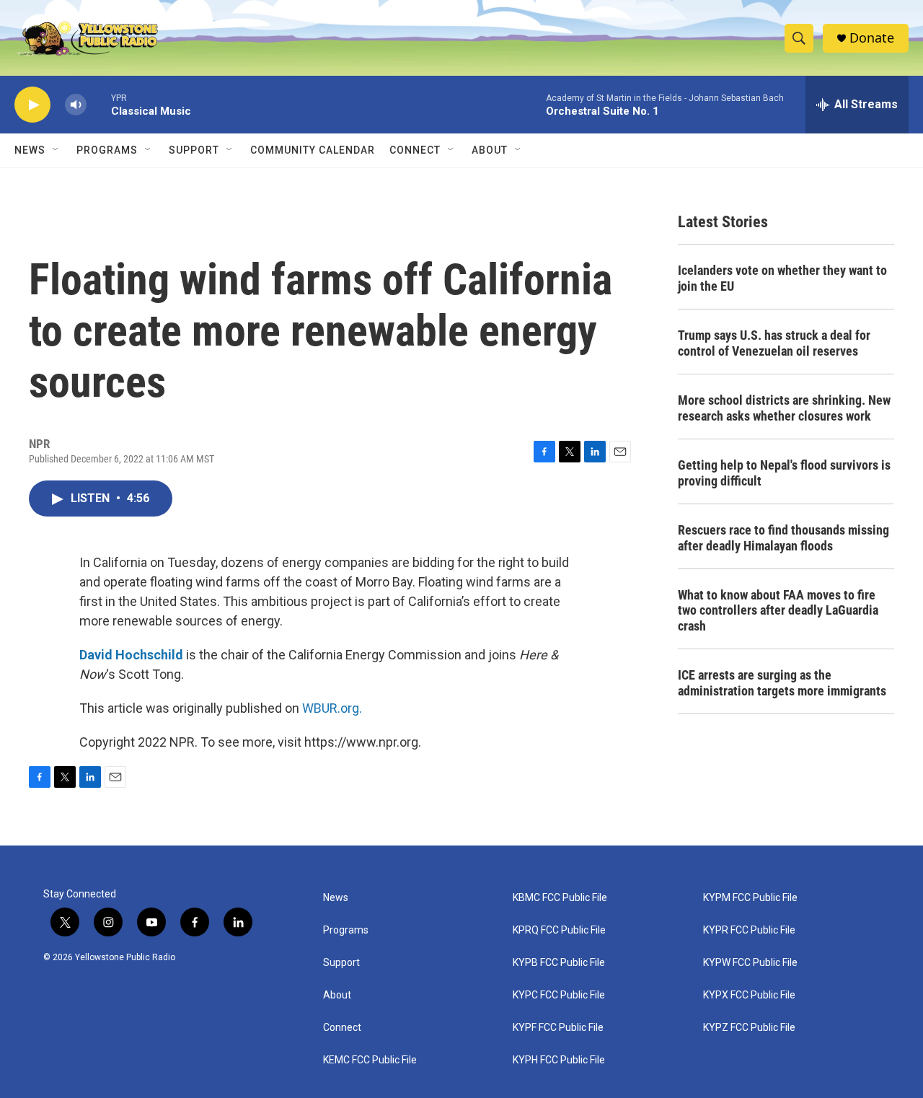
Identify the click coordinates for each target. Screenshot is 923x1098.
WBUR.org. (332, 708)
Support (194, 150)
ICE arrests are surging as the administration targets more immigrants (782, 682)
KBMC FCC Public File (560, 897)
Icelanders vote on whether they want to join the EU (782, 278)
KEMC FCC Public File (370, 1060)
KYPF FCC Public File (558, 1027)
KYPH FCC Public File (559, 1060)
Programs (107, 150)
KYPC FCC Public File (559, 995)
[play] (32, 105)
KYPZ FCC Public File (749, 1027)
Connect (415, 150)
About (337, 995)
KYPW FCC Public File (750, 962)
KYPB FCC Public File (559, 962)
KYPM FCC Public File (750, 897)
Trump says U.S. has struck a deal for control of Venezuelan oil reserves (774, 343)
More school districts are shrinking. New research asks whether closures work (784, 407)
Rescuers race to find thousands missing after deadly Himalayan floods (783, 537)
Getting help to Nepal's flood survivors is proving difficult (784, 472)
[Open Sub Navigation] (56, 150)
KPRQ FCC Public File (559, 930)
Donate (871, 37)
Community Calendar (312, 150)
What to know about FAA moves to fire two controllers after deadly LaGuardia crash (778, 610)
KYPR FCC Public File (749, 930)
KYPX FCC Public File (749, 995)
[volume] (75, 105)
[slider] (99, 104)
